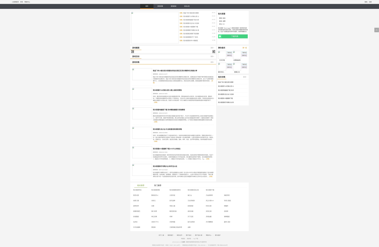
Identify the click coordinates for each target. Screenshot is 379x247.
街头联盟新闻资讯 (175, 190)
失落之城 (208, 211)
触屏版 (189, 238)
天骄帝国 (172, 222)
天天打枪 (222, 60)
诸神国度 (227, 216)
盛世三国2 (227, 222)
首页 (146, 6)
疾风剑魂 (190, 211)
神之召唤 (154, 216)
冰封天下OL (155, 222)
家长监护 (217, 235)
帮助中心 (27, 2)
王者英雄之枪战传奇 (176, 227)
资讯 (21, 2)
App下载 (195, 238)
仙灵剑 (135, 222)
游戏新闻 (173, 6)
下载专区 (229, 52)
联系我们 (170, 235)
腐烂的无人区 (222, 72)
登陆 (366, 2)
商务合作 (179, 235)
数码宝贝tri (154, 195)
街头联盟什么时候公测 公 (191, 16)
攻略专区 (229, 55)
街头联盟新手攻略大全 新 (191, 30)
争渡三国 (172, 206)
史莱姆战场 (237, 60)
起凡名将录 (191, 222)
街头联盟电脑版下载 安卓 (191, 20)
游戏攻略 (160, 6)
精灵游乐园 (173, 211)
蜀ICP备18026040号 (222, 245)
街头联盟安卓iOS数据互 (190, 40)
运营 (224, 21)
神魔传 (226, 206)
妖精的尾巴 (136, 211)
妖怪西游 (190, 206)
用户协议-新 (198, 235)
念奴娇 (226, 211)
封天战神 (172, 200)
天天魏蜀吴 (209, 222)
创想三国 (136, 200)
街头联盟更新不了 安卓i (190, 37)
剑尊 (152, 206)
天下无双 (190, 216)
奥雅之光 (237, 72)
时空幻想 (208, 206)
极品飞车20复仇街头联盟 (191, 13)
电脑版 (183, 238)
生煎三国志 (227, 200)
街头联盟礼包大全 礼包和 (191, 23)
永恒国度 (136, 216)
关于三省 (161, 235)
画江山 (190, 195)
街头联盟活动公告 (193, 190)
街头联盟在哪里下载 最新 (191, 33)
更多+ (212, 48)
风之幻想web (210, 200)
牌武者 (153, 227)
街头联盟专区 (137, 190)
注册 (370, 2)
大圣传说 (172, 195)
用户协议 (188, 235)
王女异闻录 (191, 200)
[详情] (155, 102)
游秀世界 (136, 206)
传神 (171, 216)
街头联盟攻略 (155, 190)
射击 (224, 18)
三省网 (183, 242)
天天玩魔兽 (136, 227)
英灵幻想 (136, 195)
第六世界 (154, 211)
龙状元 (153, 200)
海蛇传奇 (227, 195)
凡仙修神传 (209, 195)
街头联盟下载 (210, 190)
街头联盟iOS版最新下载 (190, 27)
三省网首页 (15, 2)
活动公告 (187, 6)
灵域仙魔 (208, 216)
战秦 (189, 227)
